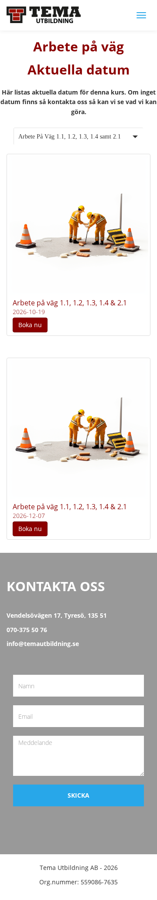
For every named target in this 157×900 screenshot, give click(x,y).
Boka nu (30, 325)
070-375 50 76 (27, 630)
